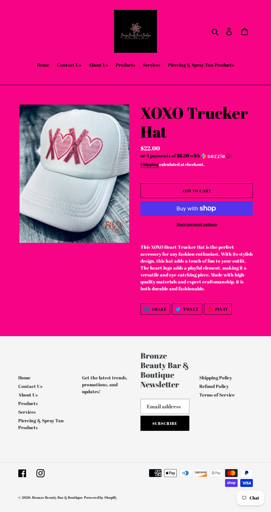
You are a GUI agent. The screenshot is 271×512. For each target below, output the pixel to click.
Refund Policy (214, 386)
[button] (196, 155)
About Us (28, 395)
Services (27, 412)
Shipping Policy (215, 377)
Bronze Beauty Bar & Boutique (57, 497)
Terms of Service (217, 395)
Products (28, 403)
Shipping (149, 164)
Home (24, 377)
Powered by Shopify (100, 497)
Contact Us (30, 386)
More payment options (196, 224)
